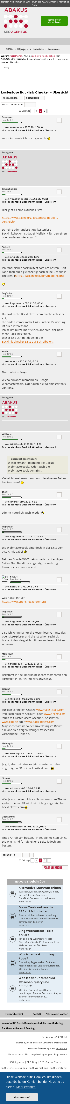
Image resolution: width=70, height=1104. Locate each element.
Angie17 (6, 247)
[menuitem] (67, 41)
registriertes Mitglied (43, 55)
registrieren (16, 55)
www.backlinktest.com (39, 722)
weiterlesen (25, 901)
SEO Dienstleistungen (14, 1067)
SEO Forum (31, 1)
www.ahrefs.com (55, 714)
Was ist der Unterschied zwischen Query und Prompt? (37, 982)
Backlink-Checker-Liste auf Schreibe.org (27, 341)
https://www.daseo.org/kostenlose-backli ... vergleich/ (30, 219)
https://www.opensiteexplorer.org (24, 601)
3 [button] (45, 110)
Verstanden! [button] (22, 1097)
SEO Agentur (17, 1062)
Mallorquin (7, 654)
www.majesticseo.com (50, 710)
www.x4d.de (10, 722)
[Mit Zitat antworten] (59, 120)
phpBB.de (61, 1048)
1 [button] (36, 110)
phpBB (30, 1042)
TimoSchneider (9, 189)
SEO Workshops (39, 1067)
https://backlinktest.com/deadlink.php (40, 276)
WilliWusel (7, 434)
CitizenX (6, 689)
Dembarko (7, 117)
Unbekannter (8, 816)
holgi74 (14, 576)
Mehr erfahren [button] (26, 1087)
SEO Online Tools (50, 1062)
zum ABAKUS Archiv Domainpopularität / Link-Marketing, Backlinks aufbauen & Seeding (32, 1025)
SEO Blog (32, 1062)
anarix (5, 351)
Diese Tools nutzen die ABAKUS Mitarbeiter (36, 909)
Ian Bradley (60, 1036)
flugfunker (7, 293)
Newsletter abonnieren (54, 21)
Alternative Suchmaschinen (40, 888)
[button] (32, 111)
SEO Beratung (59, 1067)
